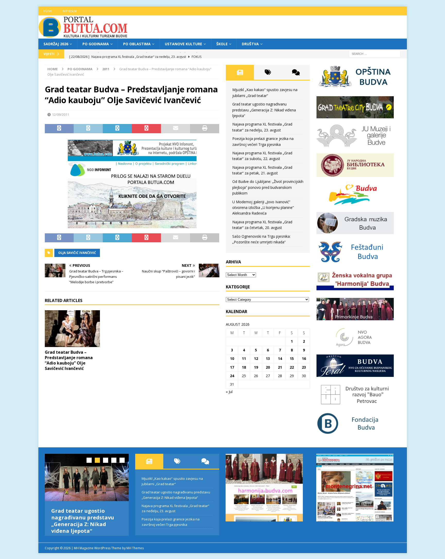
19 (256, 367)
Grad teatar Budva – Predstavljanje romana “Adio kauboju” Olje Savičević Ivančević (69, 360)
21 (280, 367)
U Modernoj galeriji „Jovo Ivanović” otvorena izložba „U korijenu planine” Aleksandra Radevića (263, 207)
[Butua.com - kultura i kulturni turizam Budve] (83, 35)
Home (48, 11)
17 (232, 367)
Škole (222, 43)
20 (268, 367)
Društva (250, 43)
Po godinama (95, 43)
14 (280, 358)
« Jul (229, 391)
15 (292, 358)
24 (232, 375)
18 (244, 367)
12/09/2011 (60, 114)
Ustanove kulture (183, 43)
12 (256, 358)
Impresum (69, 11)
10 (232, 358)
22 (292, 367)
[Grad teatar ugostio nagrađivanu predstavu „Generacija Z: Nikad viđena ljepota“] (87, 477)
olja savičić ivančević (77, 253)
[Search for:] (374, 53)
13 (268, 358)
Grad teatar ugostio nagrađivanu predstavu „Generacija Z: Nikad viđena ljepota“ (264, 110)
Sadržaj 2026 (56, 43)
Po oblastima (137, 43)
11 (244, 358)
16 (304, 358)
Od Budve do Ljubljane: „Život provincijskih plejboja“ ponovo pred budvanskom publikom (267, 187)
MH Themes (135, 553)
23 (304, 367)
